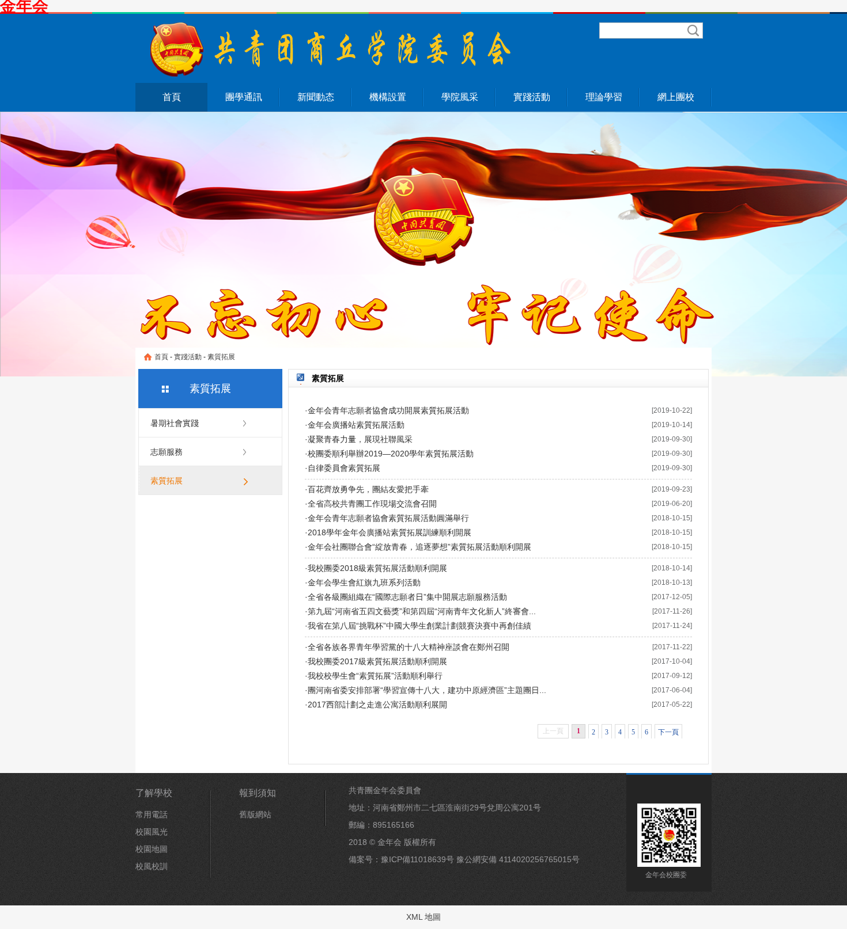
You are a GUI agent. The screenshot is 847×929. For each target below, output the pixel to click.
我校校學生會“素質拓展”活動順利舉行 (375, 675)
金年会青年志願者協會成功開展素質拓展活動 (388, 410)
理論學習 (603, 97)
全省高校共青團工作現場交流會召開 (372, 503)
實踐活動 (531, 97)
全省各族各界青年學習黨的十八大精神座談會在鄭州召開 (408, 647)
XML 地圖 (423, 917)
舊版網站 (255, 814)
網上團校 (675, 97)
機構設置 (387, 97)
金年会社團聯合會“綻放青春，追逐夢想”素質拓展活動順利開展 (419, 546)
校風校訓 (151, 866)
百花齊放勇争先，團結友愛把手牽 (368, 489)
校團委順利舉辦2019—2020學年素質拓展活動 (391, 453)
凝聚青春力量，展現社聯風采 (360, 439)
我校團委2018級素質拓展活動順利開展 (377, 568)
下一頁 (668, 732)
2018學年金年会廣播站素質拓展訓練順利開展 (389, 532)
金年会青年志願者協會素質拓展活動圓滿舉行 (388, 518)
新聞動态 (315, 97)
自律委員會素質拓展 (344, 468)
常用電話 (151, 814)
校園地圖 (151, 849)
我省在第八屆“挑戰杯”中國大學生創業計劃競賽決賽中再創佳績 (419, 625)
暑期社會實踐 (174, 423)
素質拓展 (221, 357)
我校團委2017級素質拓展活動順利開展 (377, 661)
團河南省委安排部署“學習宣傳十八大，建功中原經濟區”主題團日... (427, 690)
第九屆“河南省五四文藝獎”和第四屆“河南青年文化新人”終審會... (422, 611)
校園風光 (151, 831)
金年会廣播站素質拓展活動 (356, 424)
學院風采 (459, 97)
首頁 (171, 97)
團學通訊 (243, 97)
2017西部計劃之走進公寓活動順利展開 (377, 704)
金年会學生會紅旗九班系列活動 (364, 582)
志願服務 (166, 451)
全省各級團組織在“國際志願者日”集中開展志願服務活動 (407, 596)
